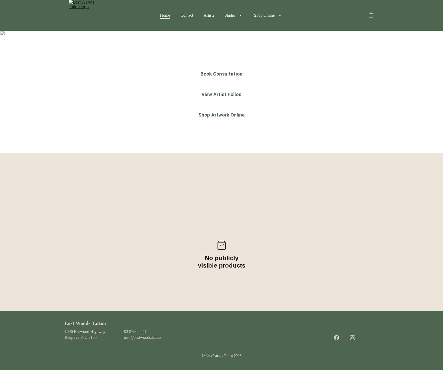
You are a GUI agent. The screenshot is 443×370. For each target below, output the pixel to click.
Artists (209, 15)
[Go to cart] (371, 15)
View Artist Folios (221, 94)
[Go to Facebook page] (336, 337)
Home (165, 15)
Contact (186, 15)
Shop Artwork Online (221, 115)
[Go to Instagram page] (352, 337)
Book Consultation (221, 74)
